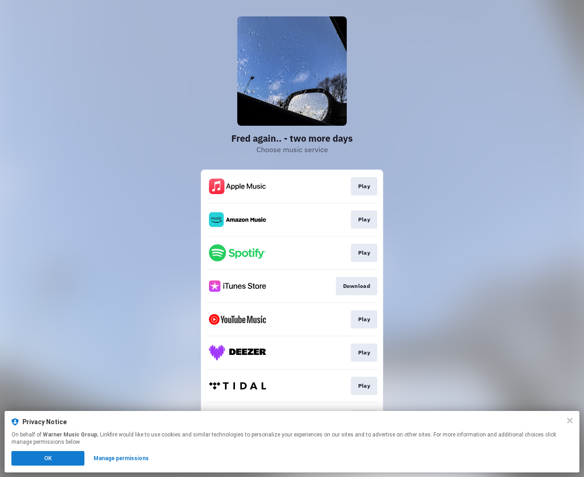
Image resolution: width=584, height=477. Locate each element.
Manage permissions (121, 458)
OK (48, 458)
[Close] (570, 420)
